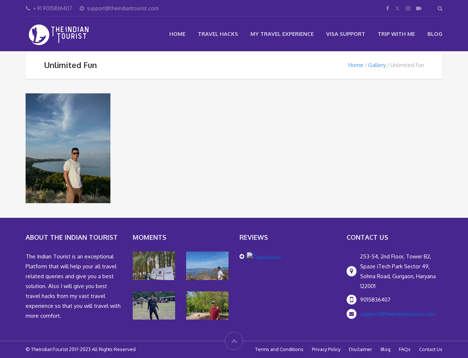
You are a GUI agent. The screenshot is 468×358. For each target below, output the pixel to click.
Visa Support (345, 33)
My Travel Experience (282, 33)
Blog (434, 33)
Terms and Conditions (279, 349)
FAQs (405, 349)
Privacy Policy (326, 349)
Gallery (377, 64)
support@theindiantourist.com (397, 313)
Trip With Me (396, 33)
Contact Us (430, 349)
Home (177, 33)
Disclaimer (360, 349)
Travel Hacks (218, 33)
